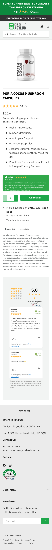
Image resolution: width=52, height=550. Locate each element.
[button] (26, 12)
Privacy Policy (8, 543)
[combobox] (26, 34)
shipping (20, 118)
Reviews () (15, 106)
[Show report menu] (39, 338)
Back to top (25, 410)
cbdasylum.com (15, 535)
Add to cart (35, 197)
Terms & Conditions (11, 540)
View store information (17, 219)
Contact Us (21, 543)
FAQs (31, 543)
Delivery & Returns (28, 540)
